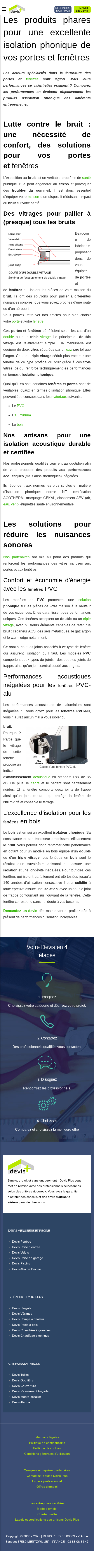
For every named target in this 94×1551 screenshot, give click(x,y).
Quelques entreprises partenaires (47, 1470)
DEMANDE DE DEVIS (82, 9)
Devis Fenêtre (21, 1241)
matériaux (59, 396)
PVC (20, 406)
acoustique (41, 777)
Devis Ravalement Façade (30, 1391)
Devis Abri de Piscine (26, 1269)
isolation (84, 600)
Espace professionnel (47, 1481)
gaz (69, 349)
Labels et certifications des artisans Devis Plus (47, 1519)
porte (16, 321)
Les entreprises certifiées (47, 1503)
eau (6, 504)
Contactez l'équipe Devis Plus (47, 1475)
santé (86, 178)
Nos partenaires (16, 557)
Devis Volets (20, 1252)
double (8, 337)
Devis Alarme (21, 1402)
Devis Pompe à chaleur (28, 1319)
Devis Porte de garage (27, 1258)
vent (14, 504)
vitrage (45, 337)
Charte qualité (47, 1514)
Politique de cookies (47, 1448)
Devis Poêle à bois (25, 1324)
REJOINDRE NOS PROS (63, 9)
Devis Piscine (21, 1263)
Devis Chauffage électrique (30, 1335)
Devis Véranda (22, 1313)
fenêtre (38, 321)
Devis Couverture (24, 1386)
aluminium (23, 415)
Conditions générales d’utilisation (47, 1453)
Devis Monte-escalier (26, 1396)
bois (20, 424)
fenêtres (32, 79)
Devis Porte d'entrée (26, 1247)
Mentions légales (47, 1437)
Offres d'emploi (47, 1486)
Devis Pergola (21, 1308)
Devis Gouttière (22, 1380)
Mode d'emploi (47, 1508)
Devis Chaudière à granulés (31, 1330)
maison (33, 197)
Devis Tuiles (20, 1374)
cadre (35, 783)
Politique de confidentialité (47, 1443)
